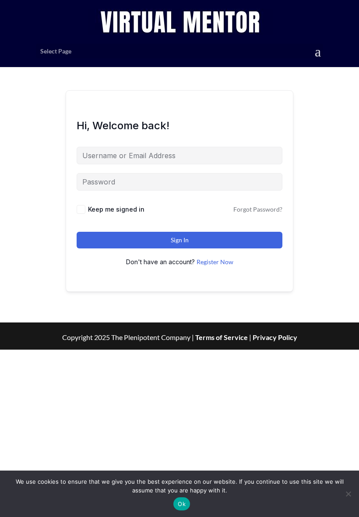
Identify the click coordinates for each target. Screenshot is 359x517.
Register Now (215, 262)
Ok (182, 503)
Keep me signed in (116, 209)
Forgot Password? (257, 209)
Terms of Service (221, 337)
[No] (348, 493)
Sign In (180, 240)
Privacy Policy (275, 337)
